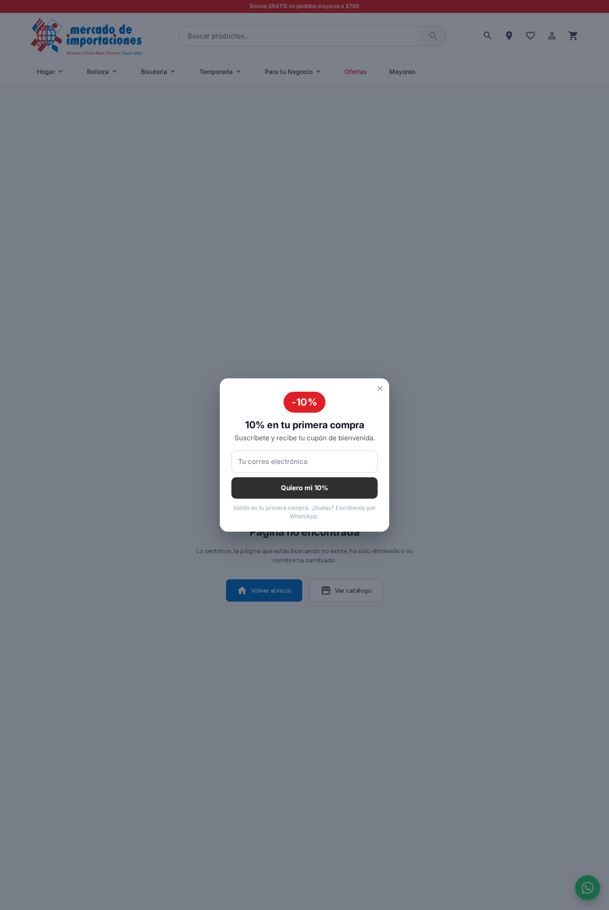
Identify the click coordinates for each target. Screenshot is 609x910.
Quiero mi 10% (304, 488)
